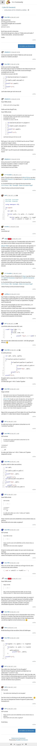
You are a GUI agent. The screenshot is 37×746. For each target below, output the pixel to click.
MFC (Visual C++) (9, 179)
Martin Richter (26, 177)
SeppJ (6, 238)
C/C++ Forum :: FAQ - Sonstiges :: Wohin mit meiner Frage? (17, 185)
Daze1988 (7, 17)
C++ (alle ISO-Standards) (28, 179)
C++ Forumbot (8, 174)
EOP (6, 323)
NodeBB (18, 740)
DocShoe (7, 226)
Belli (6, 195)
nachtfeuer (7, 294)
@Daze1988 (4, 246)
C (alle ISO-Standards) (28, 278)
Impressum (22, 738)
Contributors (24, 740)
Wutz (6, 627)
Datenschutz (15, 738)
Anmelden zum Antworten (26, 46)
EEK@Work (7, 52)
